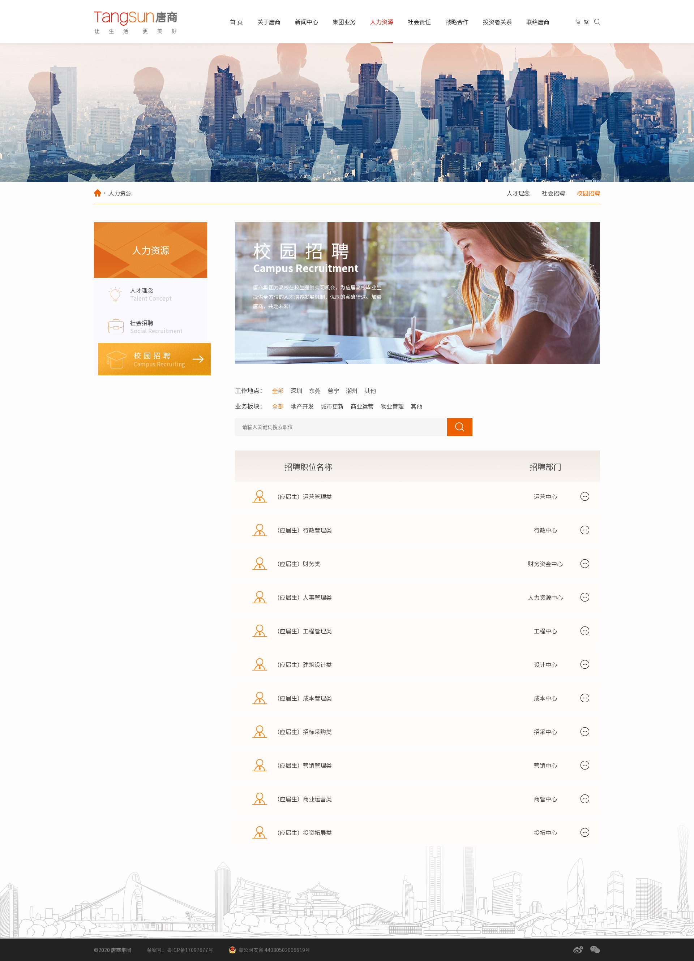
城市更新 (332, 406)
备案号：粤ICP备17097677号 (180, 949)
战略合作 (456, 21)
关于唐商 (268, 21)
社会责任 (419, 21)
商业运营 (362, 406)
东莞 (315, 390)
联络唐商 (537, 21)
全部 (278, 390)
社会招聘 (553, 193)
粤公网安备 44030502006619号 (274, 949)
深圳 (296, 390)
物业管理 (392, 406)
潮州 (351, 390)
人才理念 (518, 193)
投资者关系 (497, 21)
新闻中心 (306, 21)
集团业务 (344, 21)
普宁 (333, 390)
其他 (370, 390)
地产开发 (302, 406)
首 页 (236, 21)
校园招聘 (588, 193)
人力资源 (381, 21)
